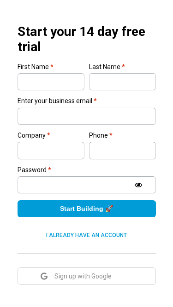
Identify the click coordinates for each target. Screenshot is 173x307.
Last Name (107, 66)
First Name (36, 66)
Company (34, 135)
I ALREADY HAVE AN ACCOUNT (86, 235)
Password (34, 170)
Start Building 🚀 (86, 208)
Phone (101, 135)
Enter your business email (57, 100)
